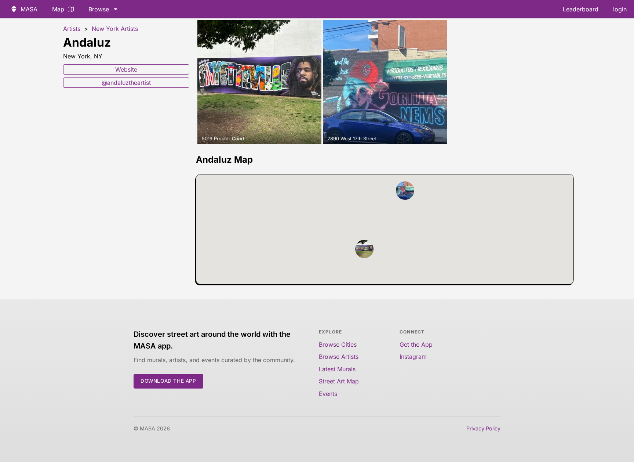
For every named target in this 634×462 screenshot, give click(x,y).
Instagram (413, 356)
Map (58, 9)
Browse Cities (338, 344)
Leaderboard (580, 9)
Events (328, 393)
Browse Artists (338, 356)
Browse (98, 9)
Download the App (168, 381)
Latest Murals (337, 369)
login (620, 9)
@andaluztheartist (126, 82)
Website (126, 69)
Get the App (416, 344)
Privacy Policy (483, 428)
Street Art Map (339, 381)
